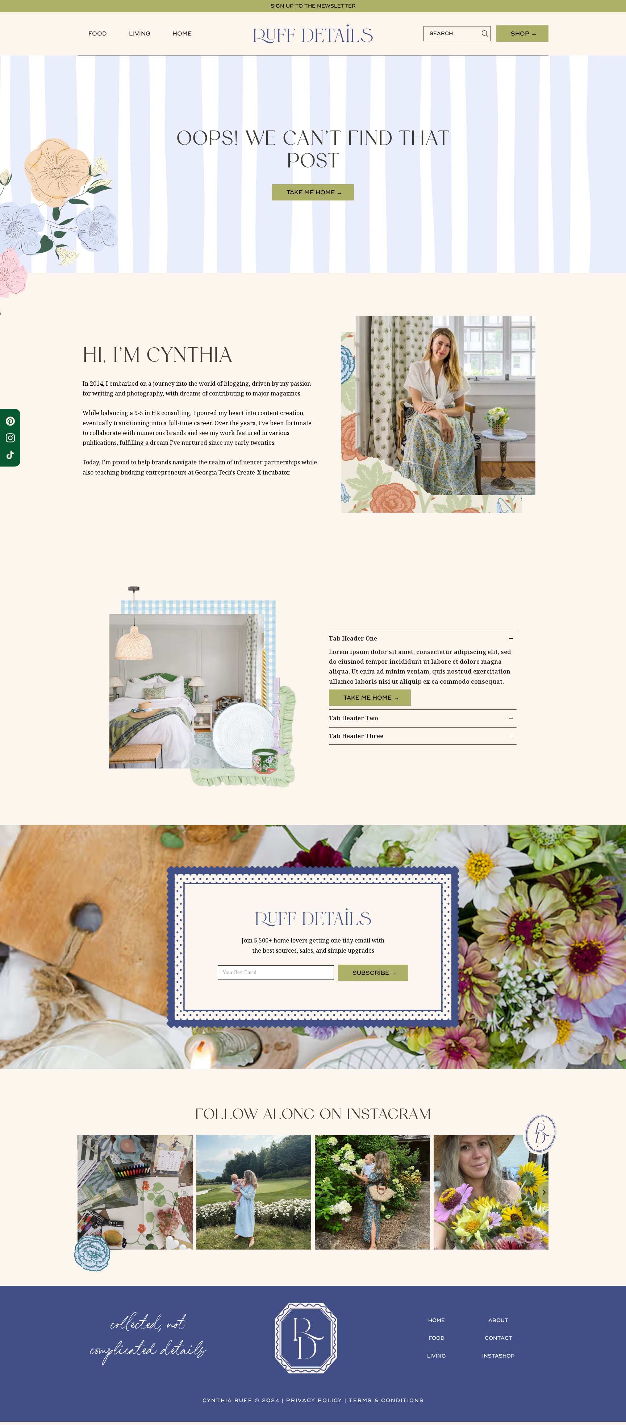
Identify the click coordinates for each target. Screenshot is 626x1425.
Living (139, 33)
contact (498, 1338)
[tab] (423, 670)
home (436, 1320)
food (97, 33)
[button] (97, 33)
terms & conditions (386, 1400)
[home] (313, 34)
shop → (524, 33)
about (498, 1320)
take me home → (314, 192)
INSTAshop (498, 1356)
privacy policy (314, 1400)
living (436, 1356)
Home (182, 33)
